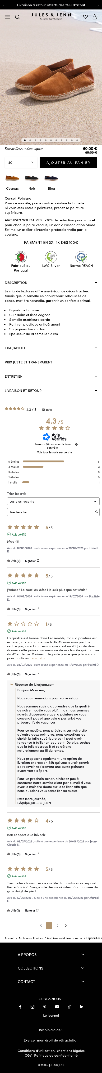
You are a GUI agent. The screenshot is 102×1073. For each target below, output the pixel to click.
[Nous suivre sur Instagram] (32, 1006)
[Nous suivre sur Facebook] (20, 1006)
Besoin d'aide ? (51, 1029)
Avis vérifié (19, 534)
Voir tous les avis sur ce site (54, 452)
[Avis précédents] (41, 925)
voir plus (38, 658)
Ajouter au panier (68, 162)
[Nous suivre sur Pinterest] (44, 1006)
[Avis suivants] (66, 926)
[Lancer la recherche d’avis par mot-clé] (96, 512)
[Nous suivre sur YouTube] (57, 1006)
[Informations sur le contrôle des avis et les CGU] (76, 444)
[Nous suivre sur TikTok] (69, 1006)
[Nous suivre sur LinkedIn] (81, 1006)
